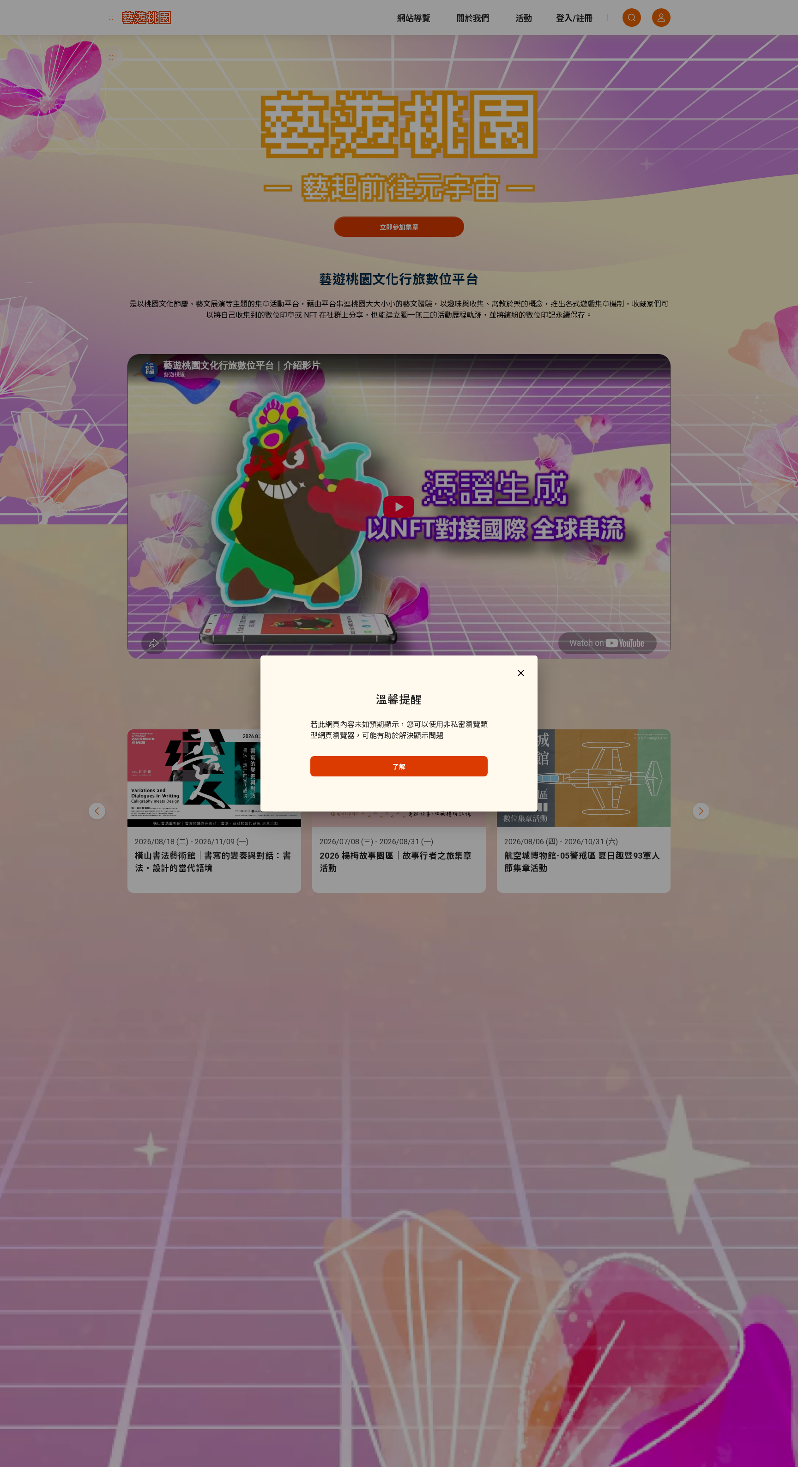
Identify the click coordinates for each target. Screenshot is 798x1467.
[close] (520, 673)
